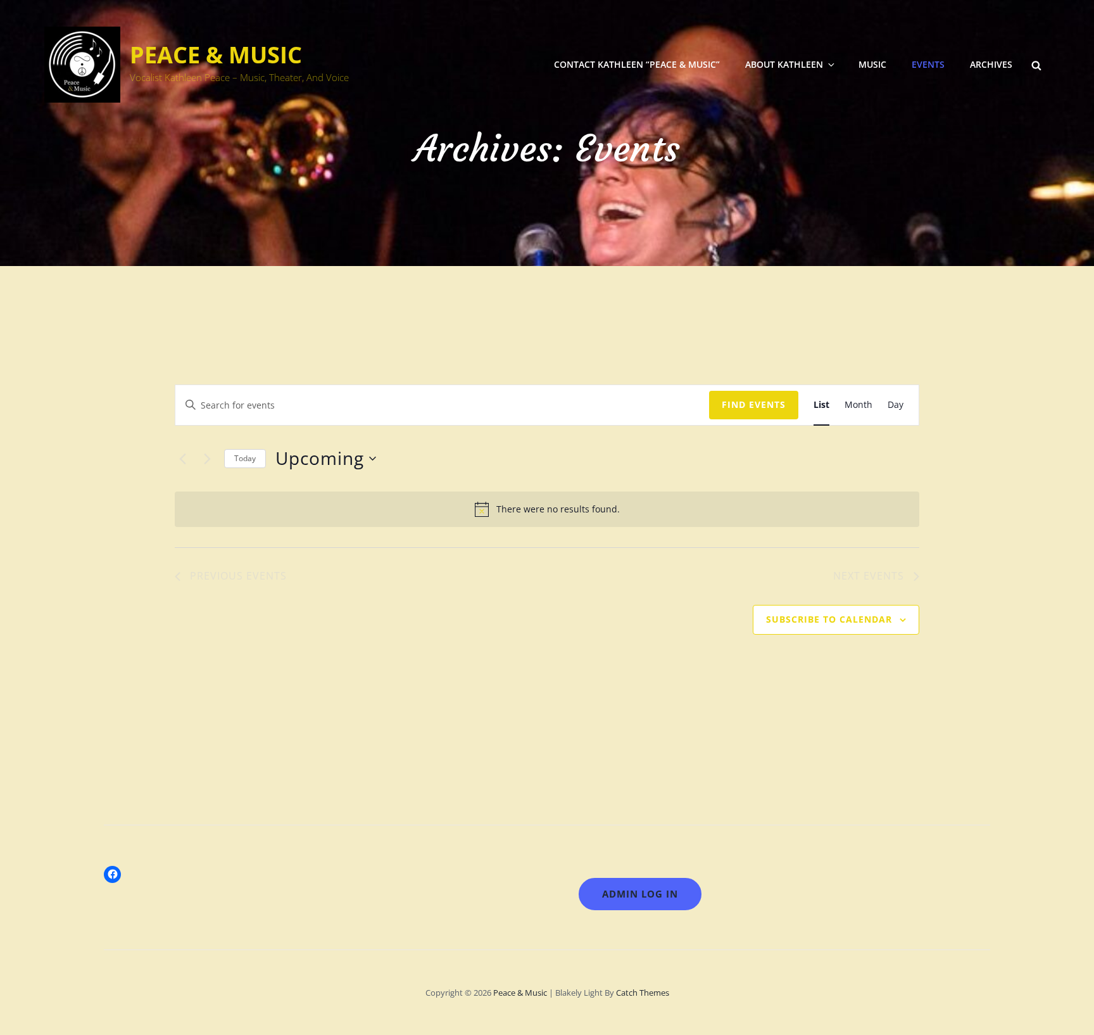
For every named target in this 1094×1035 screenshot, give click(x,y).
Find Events (754, 404)
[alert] (547, 509)
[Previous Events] (182, 458)
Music (872, 64)
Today (245, 458)
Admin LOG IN (640, 893)
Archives (991, 64)
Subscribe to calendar (829, 619)
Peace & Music (216, 54)
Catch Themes (642, 992)
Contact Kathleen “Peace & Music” (637, 64)
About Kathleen (784, 64)
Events (928, 64)
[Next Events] (207, 458)
